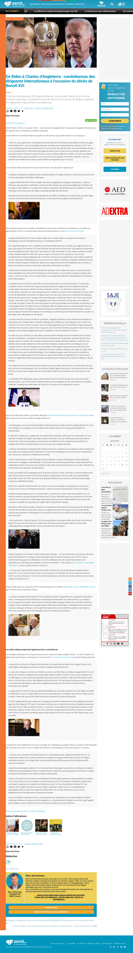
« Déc (103, 473)
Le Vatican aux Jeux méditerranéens (62, 11)
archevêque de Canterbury (61, 657)
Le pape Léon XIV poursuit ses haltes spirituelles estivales (106, 525)
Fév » (107, 473)
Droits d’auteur (107, 943)
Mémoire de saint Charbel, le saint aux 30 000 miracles (119, 397)
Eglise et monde (59, 4)
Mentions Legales (93, 943)
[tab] (108, 616)
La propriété (70, 943)
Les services (81, 943)
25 (111, 465)
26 (115, 465)
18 (111, 461)
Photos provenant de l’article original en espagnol (25, 811)
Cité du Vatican (46, 4)
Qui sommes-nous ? (57, 943)
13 (118, 457)
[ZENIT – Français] (16, 4)
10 (107, 457)
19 (115, 461)
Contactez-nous (119, 943)
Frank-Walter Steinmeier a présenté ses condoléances (69, 415)
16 (103, 461)
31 (107, 469)
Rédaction (29, 108)
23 (103, 465)
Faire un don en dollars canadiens (51, 912)
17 (107, 461)
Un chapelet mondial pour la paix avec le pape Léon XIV (119, 386)
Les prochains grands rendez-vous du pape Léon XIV (106, 509)
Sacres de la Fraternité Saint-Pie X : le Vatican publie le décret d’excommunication (119, 375)
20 (118, 461)
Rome (21, 19)
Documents (70, 4)
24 (107, 465)
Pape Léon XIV (35, 4)
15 (126, 457)
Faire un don (79, 4)
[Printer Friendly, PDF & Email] (91, 120)
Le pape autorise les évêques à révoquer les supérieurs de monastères (118, 420)
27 (118, 465)
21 (122, 461)
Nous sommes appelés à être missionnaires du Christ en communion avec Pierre (114, 330)
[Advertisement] (114, 48)
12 (115, 457)
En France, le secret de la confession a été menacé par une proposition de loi (118, 408)
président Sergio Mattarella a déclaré (81, 587)
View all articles (12, 869)
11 (111, 457)
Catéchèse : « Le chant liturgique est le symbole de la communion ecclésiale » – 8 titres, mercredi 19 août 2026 (114, 338)
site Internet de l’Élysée (74, 231)
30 (103, 469)
